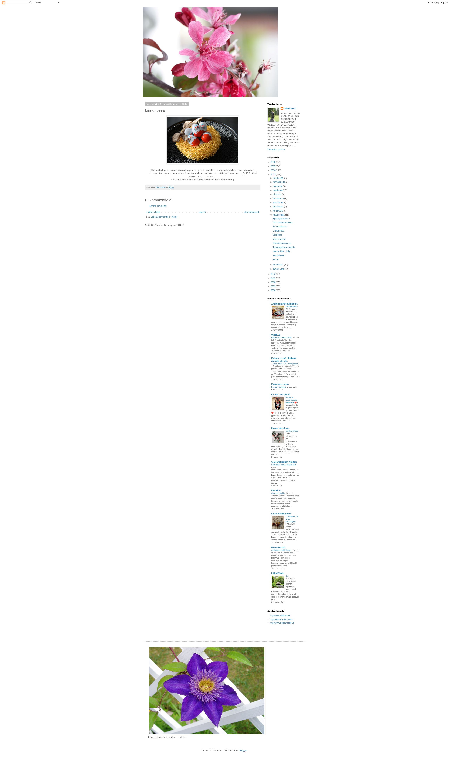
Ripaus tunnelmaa (280, 428)
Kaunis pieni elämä (280, 394)
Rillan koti (276, 490)
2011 (273, 278)
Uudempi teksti (153, 212)
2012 (273, 274)
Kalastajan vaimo (280, 384)
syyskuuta (278, 190)
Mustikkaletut (291, 306)
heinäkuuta (278, 198)
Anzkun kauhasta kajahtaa (284, 304)
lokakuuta (278, 186)
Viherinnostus (279, 239)
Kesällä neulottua (278, 387)
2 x (287, 576)
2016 (273, 162)
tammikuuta (279, 269)
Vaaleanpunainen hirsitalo (284, 462)
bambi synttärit (292, 431)
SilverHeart (290, 108)
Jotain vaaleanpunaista (284, 247)
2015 (273, 166)
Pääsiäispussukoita (282, 243)
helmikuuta (278, 264)
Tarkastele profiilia (276, 149)
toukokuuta (278, 207)
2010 (273, 282)
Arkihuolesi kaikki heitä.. (281, 550)
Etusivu (202, 212)
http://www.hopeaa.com (281, 619)
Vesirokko (277, 235)
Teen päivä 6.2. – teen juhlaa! (285, 364)
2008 (273, 290)
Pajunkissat (278, 255)
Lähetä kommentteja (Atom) (164, 217)
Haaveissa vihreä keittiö (281, 337)
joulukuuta (278, 178)
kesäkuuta (278, 202)
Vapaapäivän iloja (281, 251)
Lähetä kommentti (157, 206)
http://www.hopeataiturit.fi (282, 623)
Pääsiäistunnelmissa (283, 222)
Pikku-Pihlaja (277, 573)
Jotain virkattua (280, 227)
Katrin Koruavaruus (281, 514)
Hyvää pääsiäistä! (281, 218)
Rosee (276, 259)
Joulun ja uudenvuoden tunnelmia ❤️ (291, 400)
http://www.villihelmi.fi (280, 616)
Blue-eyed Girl (278, 547)
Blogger (243, 750)
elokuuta (277, 194)
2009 (273, 286)
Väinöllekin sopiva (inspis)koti (284, 465)
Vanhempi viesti (251, 212)
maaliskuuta (279, 215)
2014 (273, 170)
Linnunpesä (278, 231)
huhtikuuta (278, 211)
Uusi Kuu (275, 335)
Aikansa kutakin (278, 493)
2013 (273, 174)
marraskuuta (279, 182)
